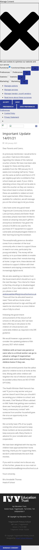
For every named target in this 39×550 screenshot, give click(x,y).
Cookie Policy (9, 113)
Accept (6, 102)
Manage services (11, 89)
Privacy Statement (11, 117)
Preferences (8, 106)
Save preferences (27, 106)
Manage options (11, 86)
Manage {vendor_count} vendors (17, 93)
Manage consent (10, 548)
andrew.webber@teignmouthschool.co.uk (19, 294)
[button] (19, 31)
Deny (17, 102)
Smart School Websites (24, 538)
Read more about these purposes (18, 97)
